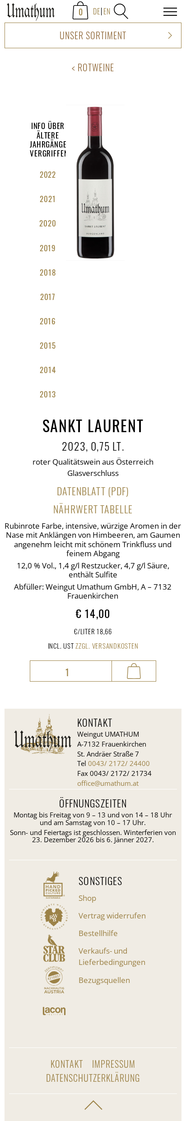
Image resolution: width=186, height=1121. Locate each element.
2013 (48, 394)
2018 (48, 272)
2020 (47, 223)
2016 (48, 321)
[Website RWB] (54, 916)
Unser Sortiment (93, 35)
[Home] (31, 13)
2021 (48, 198)
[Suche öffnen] (121, 11)
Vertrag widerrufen (112, 915)
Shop (87, 898)
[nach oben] (93, 1105)
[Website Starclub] (54, 948)
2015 (48, 345)
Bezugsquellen (104, 980)
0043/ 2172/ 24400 (119, 763)
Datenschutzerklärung (93, 1077)
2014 (48, 369)
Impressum (113, 1063)
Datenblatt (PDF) (93, 491)
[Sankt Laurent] (95, 258)
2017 (48, 296)
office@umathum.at (108, 783)
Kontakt (67, 1063)
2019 (48, 248)
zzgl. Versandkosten (106, 645)
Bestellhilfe (98, 933)
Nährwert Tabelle (92, 509)
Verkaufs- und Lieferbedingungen (112, 956)
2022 (48, 174)
